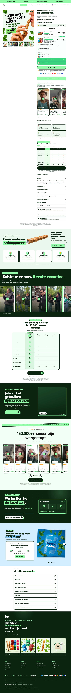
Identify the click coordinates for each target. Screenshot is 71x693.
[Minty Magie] (48, 562)
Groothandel (48, 5)
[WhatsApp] (14, 632)
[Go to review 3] (35, 475)
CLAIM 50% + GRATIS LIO (34, 480)
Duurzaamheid (23, 665)
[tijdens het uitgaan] (64, 414)
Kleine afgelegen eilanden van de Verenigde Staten (17, 677)
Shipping (52, 677)
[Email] (17, 632)
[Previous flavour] (38, 544)
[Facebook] (9, 632)
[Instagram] (6, 632)
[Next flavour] (64, 544)
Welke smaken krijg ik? (41, 192)
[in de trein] (60, 414)
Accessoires (7, 667)
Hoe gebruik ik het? (41, 186)
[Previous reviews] (30, 475)
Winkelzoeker (54, 665)
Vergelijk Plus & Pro (61, 25)
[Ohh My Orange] (51, 562)
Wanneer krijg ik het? (41, 202)
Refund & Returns (47, 677)
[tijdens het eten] (63, 414)
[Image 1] (5, 44)
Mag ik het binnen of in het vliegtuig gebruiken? (46, 196)
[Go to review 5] (37, 475)
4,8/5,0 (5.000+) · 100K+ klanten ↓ (48, 10)
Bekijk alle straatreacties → (42, 117)
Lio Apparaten (8, 665)
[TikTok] (12, 632)
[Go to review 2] (34, 475)
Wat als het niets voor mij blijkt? (43, 205)
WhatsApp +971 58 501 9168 (20, 680)
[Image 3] (15, 44)
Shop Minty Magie (19, 556)
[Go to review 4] (36, 475)
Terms (56, 677)
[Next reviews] (40, 475)
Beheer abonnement (40, 665)
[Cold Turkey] (49, 562)
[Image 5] (26, 44)
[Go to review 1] (33, 475)
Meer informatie (40, 5)
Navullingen (31, 5)
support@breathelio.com (12, 680)
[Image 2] (10, 44)
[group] (51, 544)
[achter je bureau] (61, 414)
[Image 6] (31, 44)
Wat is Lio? (39, 178)
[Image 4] (21, 44)
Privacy (42, 677)
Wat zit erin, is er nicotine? (42, 189)
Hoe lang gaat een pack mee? (43, 199)
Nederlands (31, 677)
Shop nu (23, 5)
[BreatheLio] (7, 616)
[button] (51, 33)
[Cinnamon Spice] (50, 562)
